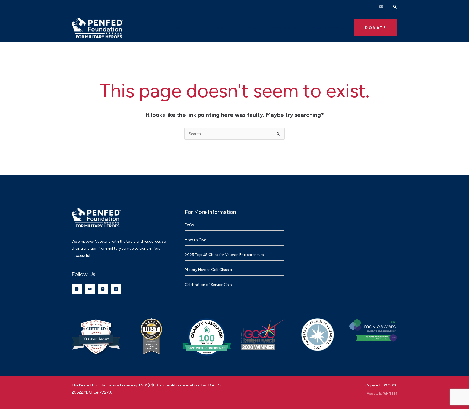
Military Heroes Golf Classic (208, 269)
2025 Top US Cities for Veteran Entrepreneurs (224, 254)
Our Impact (212, 28)
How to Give (195, 240)
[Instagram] (103, 289)
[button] (394, 6)
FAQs (189, 225)
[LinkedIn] (116, 289)
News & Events (326, 28)
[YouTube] (90, 289)
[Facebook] (77, 289)
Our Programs (243, 28)
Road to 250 (182, 28)
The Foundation (284, 28)
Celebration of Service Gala (208, 284)
